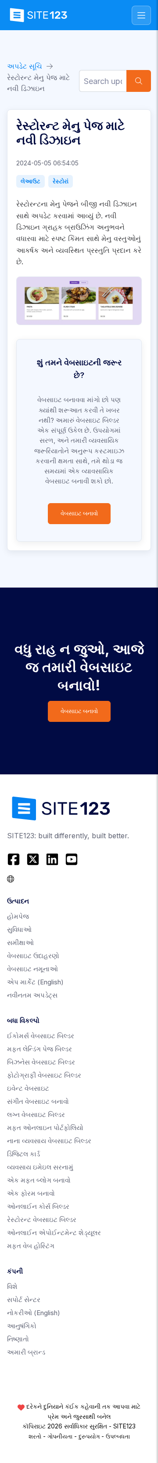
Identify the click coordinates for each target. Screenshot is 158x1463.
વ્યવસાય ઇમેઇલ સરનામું (40, 1167)
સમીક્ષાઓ (20, 942)
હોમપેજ (18, 916)
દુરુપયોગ (89, 1436)
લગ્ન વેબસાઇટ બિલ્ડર (36, 1114)
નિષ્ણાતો (18, 1339)
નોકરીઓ (33, 1313)
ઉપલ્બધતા (118, 1436)
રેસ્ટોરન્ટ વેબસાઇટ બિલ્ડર (41, 1219)
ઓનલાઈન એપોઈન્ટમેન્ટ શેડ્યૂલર (54, 1232)
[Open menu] (141, 15)
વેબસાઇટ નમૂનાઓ (32, 969)
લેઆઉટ (30, 181)
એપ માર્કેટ (35, 982)
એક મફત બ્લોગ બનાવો (39, 1180)
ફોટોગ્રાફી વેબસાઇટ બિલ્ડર (44, 1075)
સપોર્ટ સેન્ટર (23, 1299)
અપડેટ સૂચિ (24, 66)
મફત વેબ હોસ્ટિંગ (30, 1246)
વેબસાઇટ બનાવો (79, 513)
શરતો (35, 1436)
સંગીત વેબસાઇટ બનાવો (38, 1101)
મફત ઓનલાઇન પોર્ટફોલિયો (45, 1128)
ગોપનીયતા (59, 1436)
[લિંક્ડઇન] (52, 859)
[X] (33, 859)
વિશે (12, 1286)
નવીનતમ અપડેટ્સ (32, 995)
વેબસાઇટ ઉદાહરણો (33, 956)
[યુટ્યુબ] (71, 859)
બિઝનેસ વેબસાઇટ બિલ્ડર (41, 1062)
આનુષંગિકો (21, 1326)
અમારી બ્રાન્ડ (26, 1352)
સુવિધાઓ (19, 929)
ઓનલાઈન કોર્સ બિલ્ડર (38, 1206)
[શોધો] (138, 81)
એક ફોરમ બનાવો (31, 1193)
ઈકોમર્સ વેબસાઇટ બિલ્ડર (40, 1036)
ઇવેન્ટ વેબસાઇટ (28, 1088)
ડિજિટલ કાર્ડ (23, 1154)
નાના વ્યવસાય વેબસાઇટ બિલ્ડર (49, 1141)
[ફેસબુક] (14, 859)
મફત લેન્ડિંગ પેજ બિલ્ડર (39, 1049)
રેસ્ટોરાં (60, 181)
